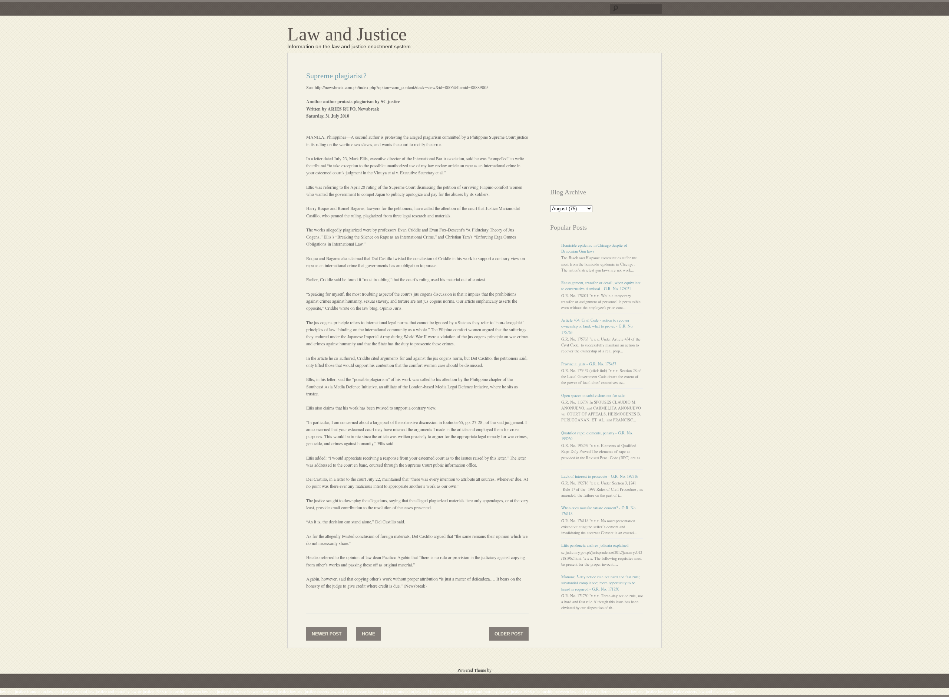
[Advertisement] (612, 123)
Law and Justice (347, 34)
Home (368, 634)
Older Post (509, 634)
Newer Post (326, 634)
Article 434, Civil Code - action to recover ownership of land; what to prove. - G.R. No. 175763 (597, 326)
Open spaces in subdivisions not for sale (593, 395)
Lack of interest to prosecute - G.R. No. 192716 (599, 476)
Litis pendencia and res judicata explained (594, 545)
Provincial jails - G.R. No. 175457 (588, 363)
